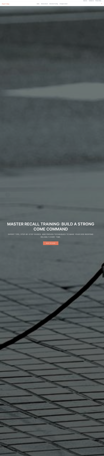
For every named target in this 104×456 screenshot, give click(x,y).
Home (38, 3)
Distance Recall (44, 3)
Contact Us (91, 0)
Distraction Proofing (53, 3)
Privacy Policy (98, 0)
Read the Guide (50, 243)
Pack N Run (5, 4)
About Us (85, 0)
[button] (101, 4)
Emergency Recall (63, 3)
